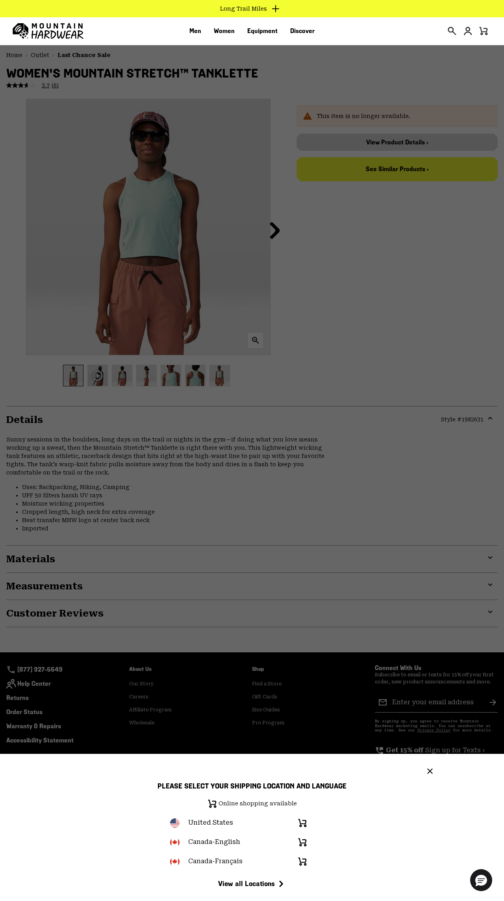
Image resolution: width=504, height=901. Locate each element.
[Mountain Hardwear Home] (48, 31)
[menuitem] (195, 31)
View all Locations (246, 883)
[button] (481, 880)
